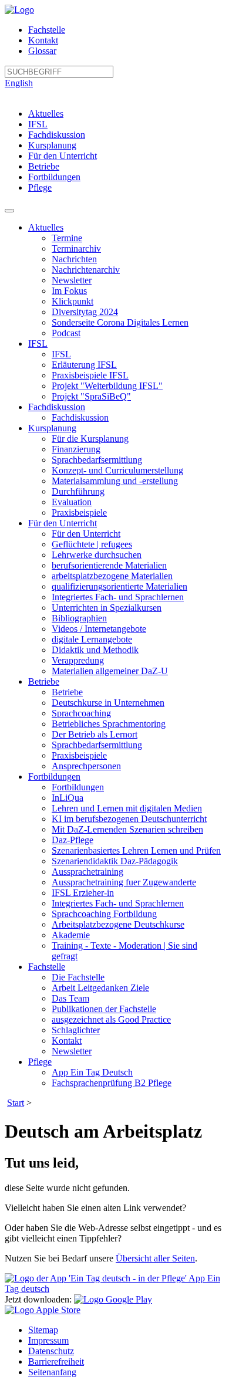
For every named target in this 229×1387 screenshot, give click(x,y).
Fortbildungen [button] (54, 777)
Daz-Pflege (72, 840)
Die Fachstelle (78, 977)
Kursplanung (52, 145)
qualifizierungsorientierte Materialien (119, 586)
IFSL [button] (38, 344)
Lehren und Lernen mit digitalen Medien (127, 808)
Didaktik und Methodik (95, 650)
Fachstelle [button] (46, 967)
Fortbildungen (54, 177)
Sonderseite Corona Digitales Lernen (120, 322)
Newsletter (72, 280)
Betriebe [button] (43, 681)
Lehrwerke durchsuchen (97, 555)
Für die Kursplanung (90, 439)
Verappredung (78, 660)
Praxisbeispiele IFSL (90, 375)
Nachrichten (74, 259)
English (19, 83)
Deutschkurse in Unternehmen (108, 703)
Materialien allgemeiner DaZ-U (110, 671)
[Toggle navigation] (9, 210)
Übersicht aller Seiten (155, 1258)
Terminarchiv (76, 248)
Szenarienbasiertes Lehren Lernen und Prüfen (136, 850)
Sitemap (43, 1330)
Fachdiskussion (56, 135)
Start (15, 1103)
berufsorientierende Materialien (109, 565)
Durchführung (78, 491)
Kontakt (43, 40)
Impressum (48, 1340)
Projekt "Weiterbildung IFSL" (107, 386)
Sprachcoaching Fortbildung (104, 914)
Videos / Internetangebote (99, 629)
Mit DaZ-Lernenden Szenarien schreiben (127, 829)
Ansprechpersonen (86, 766)
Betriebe (43, 166)
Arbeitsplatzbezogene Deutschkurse (118, 924)
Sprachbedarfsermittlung (97, 460)
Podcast (66, 333)
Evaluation (72, 502)
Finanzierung (76, 449)
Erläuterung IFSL (84, 365)
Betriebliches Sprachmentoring (109, 724)
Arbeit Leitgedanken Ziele (100, 988)
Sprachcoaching (81, 713)
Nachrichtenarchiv (86, 270)
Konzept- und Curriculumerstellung (117, 470)
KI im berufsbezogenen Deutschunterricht (129, 819)
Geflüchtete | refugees (92, 544)
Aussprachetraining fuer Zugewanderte (124, 882)
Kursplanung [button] (52, 428)
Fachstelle (46, 30)
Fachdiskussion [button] (56, 407)
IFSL (38, 124)
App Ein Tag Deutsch (92, 1072)
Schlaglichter (76, 1030)
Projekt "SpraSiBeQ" (91, 396)
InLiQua (67, 798)
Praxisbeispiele (79, 512)
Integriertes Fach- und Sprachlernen (118, 597)
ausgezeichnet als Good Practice (111, 1019)
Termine (67, 238)
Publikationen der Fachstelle (104, 1009)
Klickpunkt (72, 301)
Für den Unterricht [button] (62, 523)
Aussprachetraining (87, 872)
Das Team (70, 998)
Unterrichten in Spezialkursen (106, 608)
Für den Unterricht (62, 156)
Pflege (40, 187)
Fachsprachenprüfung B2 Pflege (111, 1083)
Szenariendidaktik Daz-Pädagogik (115, 861)
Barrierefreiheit (56, 1361)
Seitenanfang (52, 1372)
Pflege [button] (40, 1062)
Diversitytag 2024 (85, 312)
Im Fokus (69, 291)
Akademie (71, 935)
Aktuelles (45, 114)
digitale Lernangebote (92, 639)
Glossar (42, 51)
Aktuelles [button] (45, 227)
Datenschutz (51, 1351)
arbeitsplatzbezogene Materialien (112, 576)
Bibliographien (79, 618)
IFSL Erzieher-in (83, 893)
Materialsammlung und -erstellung (115, 481)
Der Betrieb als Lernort (94, 734)
